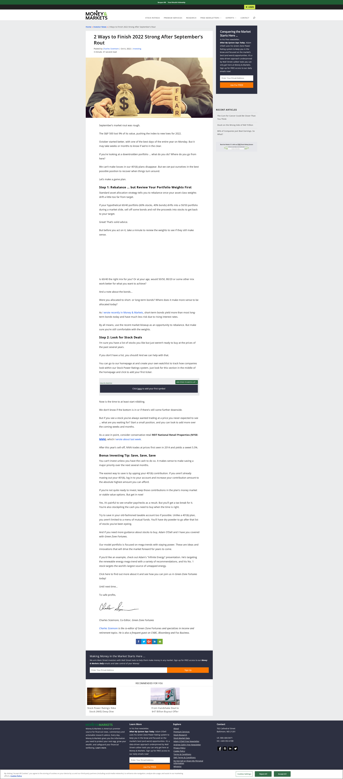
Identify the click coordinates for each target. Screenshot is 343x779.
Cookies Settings (244, 774)
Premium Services (173, 18)
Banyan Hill (162, 2)
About (176, 728)
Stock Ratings (152, 18)
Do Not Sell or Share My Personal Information (188, 762)
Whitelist (177, 766)
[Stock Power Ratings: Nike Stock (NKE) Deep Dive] (101, 696)
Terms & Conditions (182, 754)
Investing (137, 48)
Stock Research (180, 735)
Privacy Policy (179, 748)
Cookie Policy (179, 751)
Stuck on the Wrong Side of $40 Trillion (235, 125)
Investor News (99, 27)
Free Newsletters (209, 18)
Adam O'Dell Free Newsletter (186, 741)
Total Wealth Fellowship (176, 2)
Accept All (282, 774)
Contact (245, 18)
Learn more (101, 747)
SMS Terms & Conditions (185, 757)
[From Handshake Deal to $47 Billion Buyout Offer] (165, 696)
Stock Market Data (182, 738)
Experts (230, 18)
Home (88, 27)
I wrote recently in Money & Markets (122, 312)
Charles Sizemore (111, 48)
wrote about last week (128, 439)
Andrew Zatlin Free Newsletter (187, 744)
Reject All (263, 774)
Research (191, 18)
